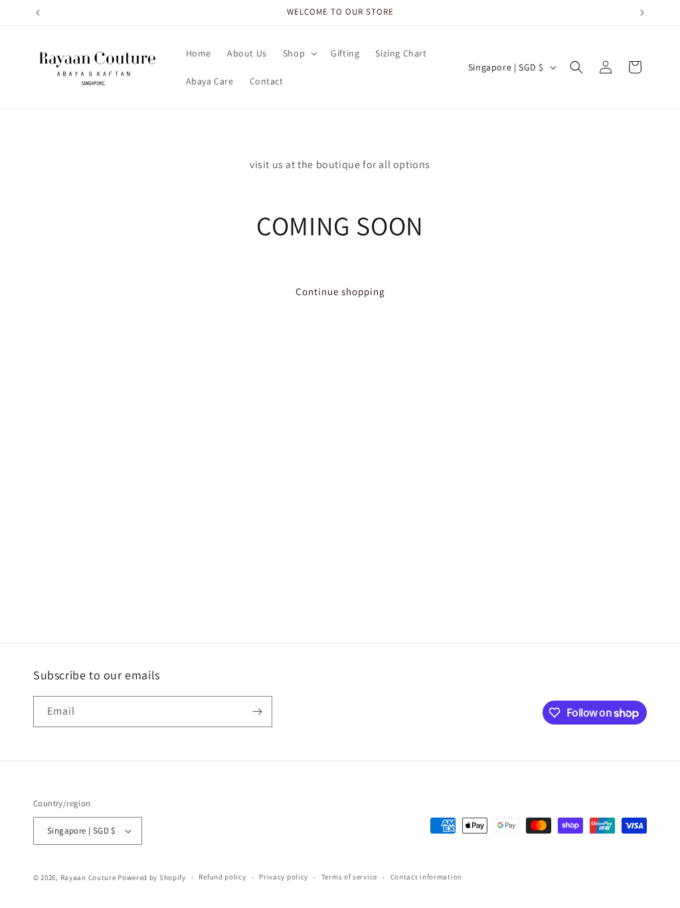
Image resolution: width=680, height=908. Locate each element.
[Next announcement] (642, 12)
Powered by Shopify (152, 877)
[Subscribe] (257, 711)
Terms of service (349, 876)
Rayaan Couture (88, 877)
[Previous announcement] (37, 12)
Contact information (426, 876)
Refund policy (222, 876)
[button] (299, 53)
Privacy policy (283, 876)
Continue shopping (340, 291)
